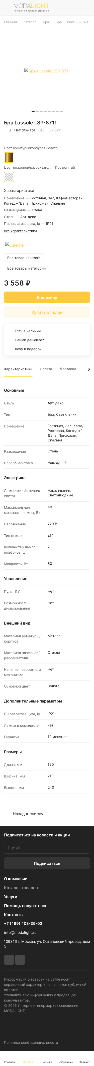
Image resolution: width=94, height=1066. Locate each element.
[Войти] (74, 7)
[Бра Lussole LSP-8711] (47, 71)
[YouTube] (20, 960)
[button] (33, 111)
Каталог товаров (21, 887)
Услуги (10, 896)
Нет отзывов (25, 130)
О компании (16, 878)
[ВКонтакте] (9, 960)
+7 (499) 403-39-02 (23, 923)
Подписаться (47, 863)
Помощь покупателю (25, 905)
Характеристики (18, 369)
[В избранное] (9, 137)
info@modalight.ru (20, 932)
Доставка (68, 369)
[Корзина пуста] (86, 7)
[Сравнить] (19, 137)
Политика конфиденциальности (31, 1042)
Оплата (46, 369)
